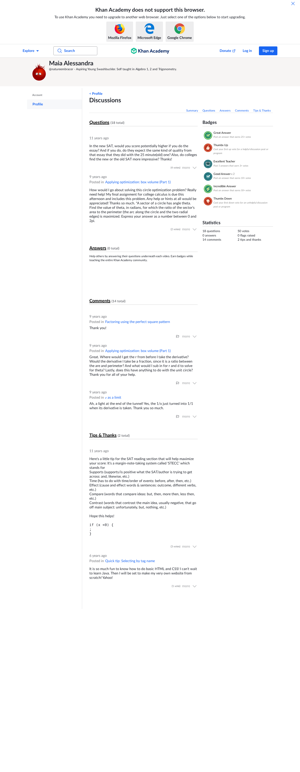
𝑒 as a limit (113, 397)
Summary (192, 110)
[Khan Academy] (150, 50)
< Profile (96, 93)
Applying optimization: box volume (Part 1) (138, 182)
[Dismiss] (292, 3)
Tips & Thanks (262, 110)
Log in (247, 51)
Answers (225, 110)
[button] (39, 72)
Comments (242, 110)
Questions (208, 110)
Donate (225, 51)
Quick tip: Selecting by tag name (130, 561)
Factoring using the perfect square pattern (137, 322)
